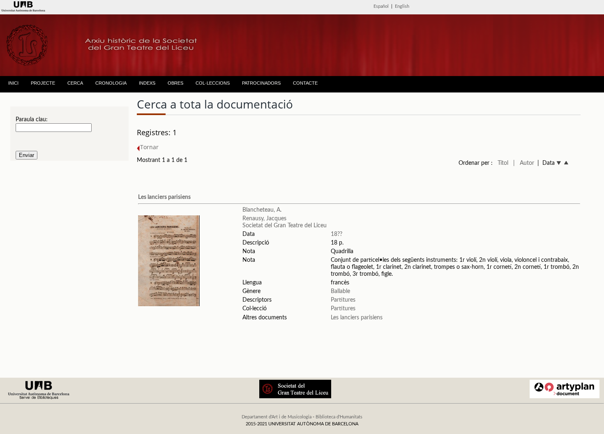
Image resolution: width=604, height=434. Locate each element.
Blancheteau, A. (261, 210)
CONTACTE (305, 83)
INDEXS (147, 83)
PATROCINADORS (261, 83)
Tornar (149, 147)
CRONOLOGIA (111, 83)
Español (381, 6)
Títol (503, 163)
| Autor (523, 163)
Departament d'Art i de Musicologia (276, 417)
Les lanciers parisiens (164, 197)
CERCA (75, 83)
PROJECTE (43, 83)
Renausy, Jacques (264, 219)
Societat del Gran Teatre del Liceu (284, 226)
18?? (336, 234)
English (402, 6)
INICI (13, 83)
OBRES (175, 83)
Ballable (340, 291)
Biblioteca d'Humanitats (339, 417)
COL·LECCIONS (213, 83)
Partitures (343, 300)
